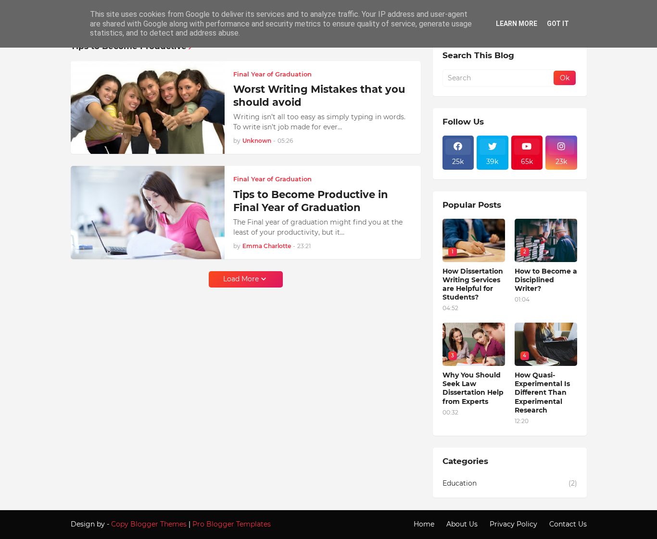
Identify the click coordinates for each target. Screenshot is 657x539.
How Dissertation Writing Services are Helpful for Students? (472, 284)
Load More (241, 279)
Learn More (516, 23)
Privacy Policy (513, 524)
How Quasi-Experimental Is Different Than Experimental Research (542, 392)
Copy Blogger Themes (149, 524)
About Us (462, 524)
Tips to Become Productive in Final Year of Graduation (310, 200)
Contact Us (568, 524)
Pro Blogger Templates (231, 524)
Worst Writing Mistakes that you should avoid (319, 95)
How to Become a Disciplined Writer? (546, 280)
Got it (558, 23)
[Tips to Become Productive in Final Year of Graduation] (148, 212)
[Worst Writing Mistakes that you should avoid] (148, 107)
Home (424, 524)
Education (509, 483)
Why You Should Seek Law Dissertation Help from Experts (473, 388)
